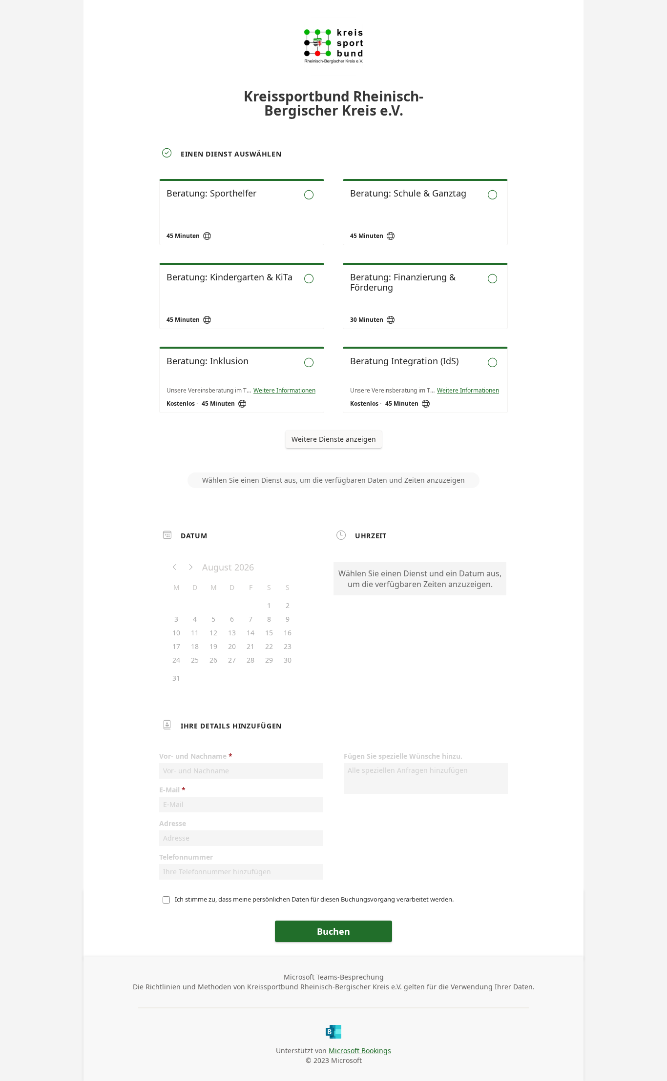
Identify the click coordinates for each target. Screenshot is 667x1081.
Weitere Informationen (284, 390)
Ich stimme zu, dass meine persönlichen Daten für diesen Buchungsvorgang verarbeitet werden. (314, 899)
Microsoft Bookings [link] (360, 1050)
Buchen (333, 931)
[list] (333, 305)
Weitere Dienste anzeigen (334, 439)
